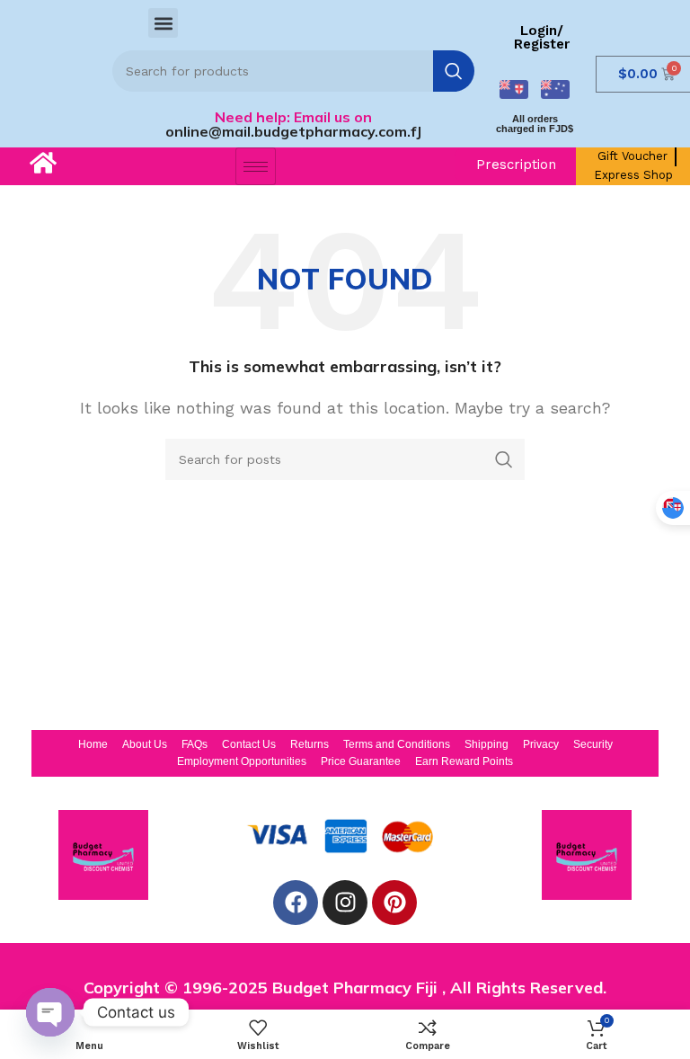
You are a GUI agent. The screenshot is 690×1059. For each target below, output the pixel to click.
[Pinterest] (394, 902)
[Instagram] (345, 902)
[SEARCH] (453, 71)
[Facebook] (295, 902)
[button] (163, 23)
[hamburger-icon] (255, 166)
